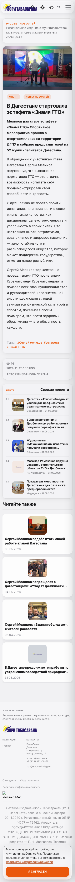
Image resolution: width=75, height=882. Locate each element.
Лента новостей (37, 96)
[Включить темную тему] (42, 7)
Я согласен (37, 871)
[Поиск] (33, 7)
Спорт (13, 96)
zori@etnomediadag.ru (38, 766)
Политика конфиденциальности (21, 787)
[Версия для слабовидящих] (51, 7)
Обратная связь (29, 780)
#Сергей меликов (29, 342)
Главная (6, 745)
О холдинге (9, 780)
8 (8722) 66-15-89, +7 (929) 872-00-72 (37, 760)
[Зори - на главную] (20, 7)
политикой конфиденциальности (29, 862)
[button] (68, 7)
